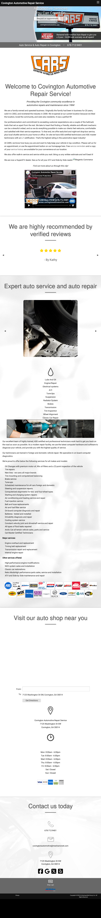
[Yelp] (60, 871)
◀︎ (3, 255)
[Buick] (55, 593)
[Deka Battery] (93, 585)
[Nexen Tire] (38, 593)
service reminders (77, 146)
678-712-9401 (74, 45)
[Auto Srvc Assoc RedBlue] (51, 585)
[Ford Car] (63, 593)
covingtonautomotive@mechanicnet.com (50, 846)
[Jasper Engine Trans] (68, 585)
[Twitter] (54, 871)
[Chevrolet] (72, 593)
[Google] (47, 871)
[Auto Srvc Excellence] (8, 585)
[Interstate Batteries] (85, 585)
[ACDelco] (25, 585)
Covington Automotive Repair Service (22, 3)
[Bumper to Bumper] (34, 585)
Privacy (17, 895)
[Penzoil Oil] (12, 593)
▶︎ (98, 255)
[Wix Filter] (21, 593)
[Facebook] (40, 871)
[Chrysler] (46, 593)
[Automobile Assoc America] (42, 585)
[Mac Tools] (76, 585)
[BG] (89, 593)
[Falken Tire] (29, 593)
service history (17, 149)
